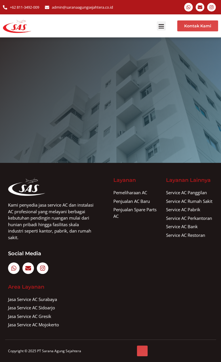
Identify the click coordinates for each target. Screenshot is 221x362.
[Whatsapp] (188, 7)
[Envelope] (200, 7)
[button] (161, 26)
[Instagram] (211, 7)
